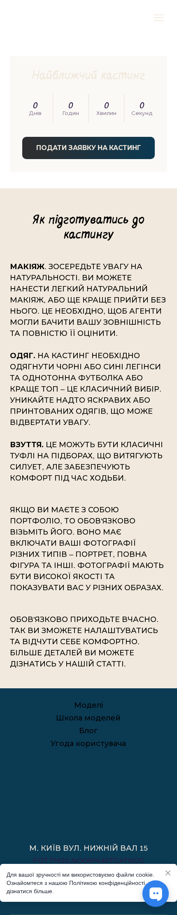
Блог (88, 731)
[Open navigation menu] (159, 17)
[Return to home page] (23, 17)
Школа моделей (88, 718)
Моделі (88, 705)
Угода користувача (88, 743)
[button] (88, 148)
